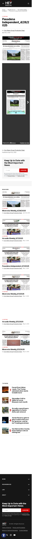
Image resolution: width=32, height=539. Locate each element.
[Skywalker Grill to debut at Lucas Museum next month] (5, 400)
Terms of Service (6, 527)
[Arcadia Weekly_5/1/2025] (16, 227)
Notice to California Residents (10, 530)
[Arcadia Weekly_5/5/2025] (16, 310)
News (3, 479)
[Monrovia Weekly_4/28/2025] (16, 199)
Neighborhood (11, 9)
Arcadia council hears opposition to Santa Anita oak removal (20, 410)
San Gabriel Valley (22, 9)
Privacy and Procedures (19, 527)
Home (3, 9)
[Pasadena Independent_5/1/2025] (16, 255)
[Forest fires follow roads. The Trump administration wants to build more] (5, 390)
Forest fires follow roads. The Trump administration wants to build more (20, 390)
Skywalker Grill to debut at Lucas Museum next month (19, 400)
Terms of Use (21, 176)
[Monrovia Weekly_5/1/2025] (16, 282)
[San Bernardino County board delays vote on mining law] (5, 430)
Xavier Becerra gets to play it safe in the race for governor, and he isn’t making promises (20, 420)
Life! (3, 489)
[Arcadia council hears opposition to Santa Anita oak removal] (5, 410)
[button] (3, 535)
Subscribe (23, 170)
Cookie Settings (23, 530)
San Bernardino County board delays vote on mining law (21, 430)
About (4, 495)
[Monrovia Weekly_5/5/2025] (16, 338)
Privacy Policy (11, 176)
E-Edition (4, 11)
